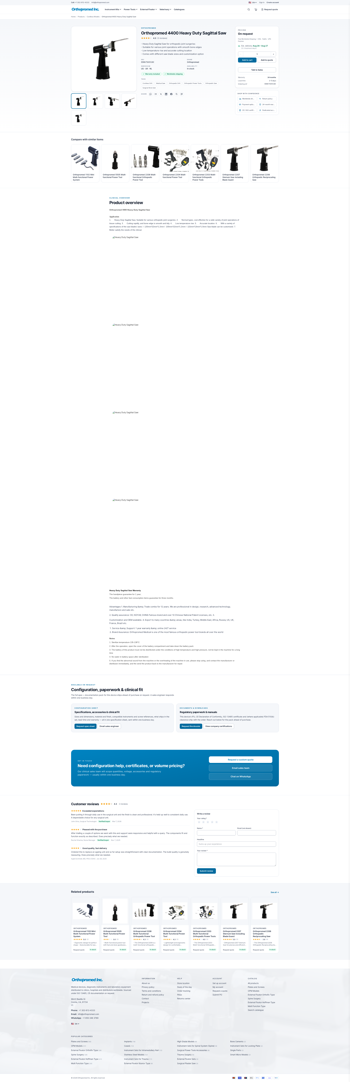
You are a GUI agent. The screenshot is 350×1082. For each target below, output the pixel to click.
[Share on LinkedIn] (166, 94)
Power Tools (129, 9)
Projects (145, 1002)
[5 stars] (217, 822)
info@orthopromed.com (100, 2)
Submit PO (217, 995)
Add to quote (267, 60)
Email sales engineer (109, 726)
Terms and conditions (151, 991)
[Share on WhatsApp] (150, 94)
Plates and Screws (256, 987)
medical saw (160, 83)
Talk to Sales (257, 70)
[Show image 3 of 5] (112, 101)
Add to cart (247, 60)
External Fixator (147, 9)
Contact (145, 998)
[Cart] (256, 9)
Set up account (219, 983)
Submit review (206, 871)
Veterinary (164, 9)
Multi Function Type (256, 1006)
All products (253, 983)
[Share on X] (161, 94)
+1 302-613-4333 (80, 2)
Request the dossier (191, 726)
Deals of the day (184, 987)
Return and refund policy (153, 995)
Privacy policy (148, 987)
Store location (183, 983)
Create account (273, 2)
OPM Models (253, 991)
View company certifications (218, 726)
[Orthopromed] (85, 9)
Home (73, 17)
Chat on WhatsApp (241, 776)
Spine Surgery (254, 998)
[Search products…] (248, 9)
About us (146, 983)
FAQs (179, 995)
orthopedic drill (174, 83)
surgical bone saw (149, 88)
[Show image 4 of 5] (129, 101)
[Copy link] (176, 94)
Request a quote (220, 991)
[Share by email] (156, 94)
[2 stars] (203, 822)
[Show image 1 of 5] (78, 101)
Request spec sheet (85, 726)
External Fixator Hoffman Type (261, 1002)
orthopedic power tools (193, 83)
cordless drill (147, 83)
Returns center (183, 998)
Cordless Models (93, 17)
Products (81, 17)
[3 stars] (208, 822)
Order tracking (183, 991)
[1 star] (199, 822)
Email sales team (240, 768)
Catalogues (179, 9)
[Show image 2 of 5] (95, 101)
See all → (275, 892)
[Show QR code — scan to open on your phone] (182, 94)
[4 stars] (212, 822)
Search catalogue (256, 1010)
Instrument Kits (112, 9)
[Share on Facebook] (171, 94)
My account (218, 987)
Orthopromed (148, 28)
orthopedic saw (211, 83)
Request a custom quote (240, 759)
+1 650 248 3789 (90, 1018)
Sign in (261, 2)
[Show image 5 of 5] (78, 117)
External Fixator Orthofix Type (261, 995)
